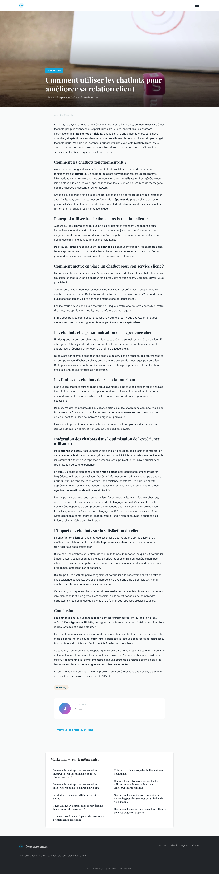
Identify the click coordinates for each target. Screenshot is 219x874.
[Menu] (197, 5)
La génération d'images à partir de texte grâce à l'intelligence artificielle (78, 818)
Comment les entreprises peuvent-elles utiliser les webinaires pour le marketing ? (77, 786)
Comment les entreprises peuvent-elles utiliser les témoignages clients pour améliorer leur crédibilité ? (136, 784)
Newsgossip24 (37, 846)
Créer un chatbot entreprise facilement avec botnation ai (138, 772)
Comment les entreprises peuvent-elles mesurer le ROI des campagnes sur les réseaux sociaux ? (75, 774)
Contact (196, 845)
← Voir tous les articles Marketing (73, 729)
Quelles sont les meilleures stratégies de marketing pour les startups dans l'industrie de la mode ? (138, 798)
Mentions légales (179, 845)
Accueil (57, 115)
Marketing (54, 70)
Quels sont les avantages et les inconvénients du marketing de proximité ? (78, 807)
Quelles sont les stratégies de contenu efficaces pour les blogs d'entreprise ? (140, 810)
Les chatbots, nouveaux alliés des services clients (76, 796)
